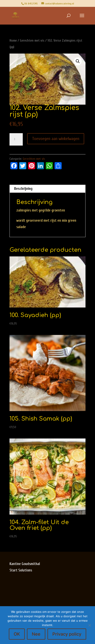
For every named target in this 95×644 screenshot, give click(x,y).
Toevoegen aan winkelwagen (55, 138)
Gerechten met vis (32, 40)
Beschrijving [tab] (23, 188)
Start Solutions (21, 570)
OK (17, 634)
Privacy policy (66, 634)
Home (13, 40)
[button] (78, 61)
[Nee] (89, 625)
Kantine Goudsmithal (25, 564)
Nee (36, 634)
